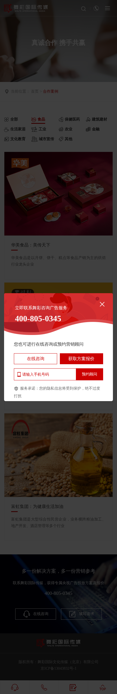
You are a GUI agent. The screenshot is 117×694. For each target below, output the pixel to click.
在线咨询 (35, 358)
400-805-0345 (38, 318)
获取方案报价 (81, 358)
